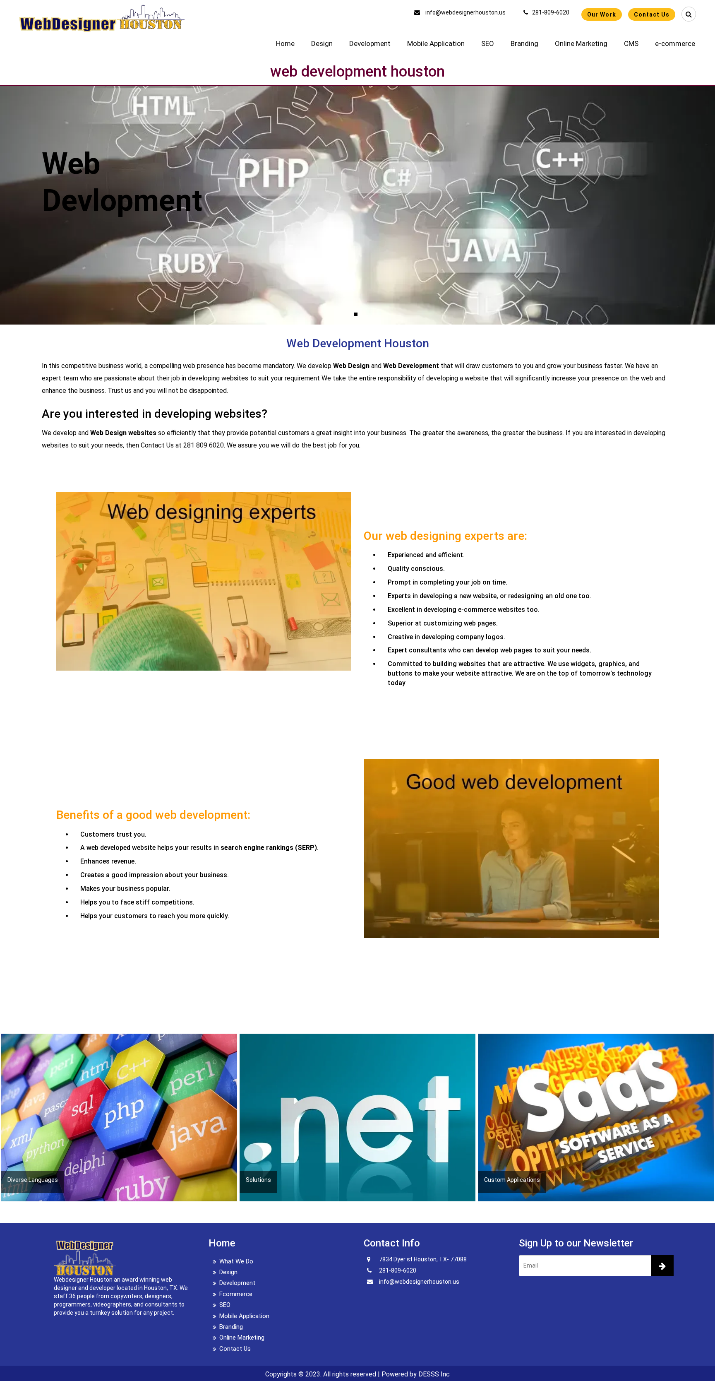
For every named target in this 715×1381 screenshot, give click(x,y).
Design (322, 43)
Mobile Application (436, 43)
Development (370, 43)
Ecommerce (235, 1294)
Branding (524, 43)
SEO (487, 43)
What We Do (236, 1261)
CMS (631, 43)
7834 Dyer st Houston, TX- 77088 (423, 1259)
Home (285, 43)
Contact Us (651, 14)
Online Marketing (581, 43)
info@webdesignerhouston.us (465, 12)
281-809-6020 (550, 12)
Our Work (601, 14)
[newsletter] (662, 1265)
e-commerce (675, 43)
